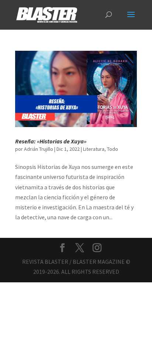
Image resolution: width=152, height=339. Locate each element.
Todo (112, 149)
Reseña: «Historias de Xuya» (50, 141)
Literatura (93, 149)
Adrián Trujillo (38, 149)
